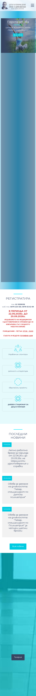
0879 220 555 (15, 307)
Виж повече (18, 28)
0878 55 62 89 (28, 307)
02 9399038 (20, 304)
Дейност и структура (18, 371)
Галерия (18, 657)
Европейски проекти (18, 388)
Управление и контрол (18, 354)
